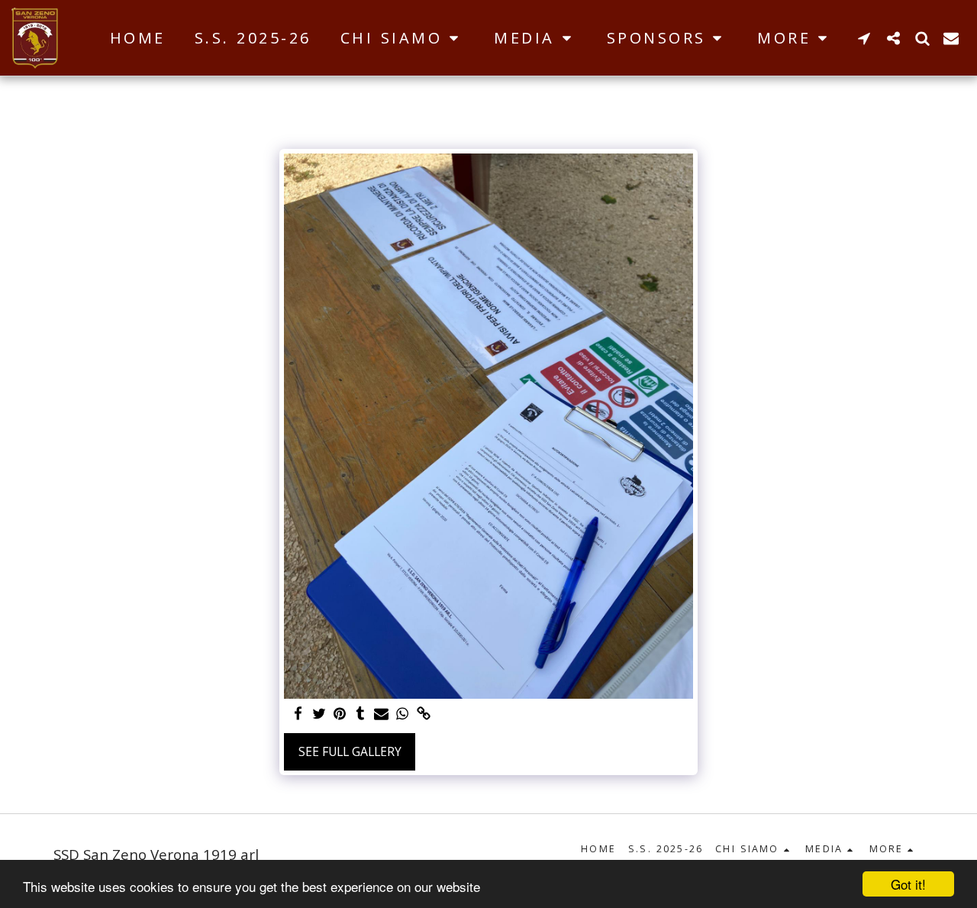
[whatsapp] (402, 714)
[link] (423, 714)
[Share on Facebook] (297, 714)
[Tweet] (319, 714)
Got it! (908, 883)
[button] (403, 38)
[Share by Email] (381, 714)
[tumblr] (361, 714)
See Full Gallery (349, 751)
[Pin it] (339, 714)
